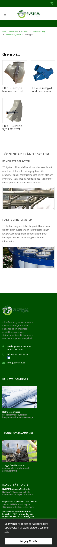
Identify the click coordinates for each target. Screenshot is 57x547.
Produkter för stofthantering (33, 31)
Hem (4, 31)
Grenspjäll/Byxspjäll (13, 34)
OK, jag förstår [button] (28, 541)
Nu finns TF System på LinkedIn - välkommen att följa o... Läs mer (17, 493)
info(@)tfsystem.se (16, 362)
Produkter (13, 31)
